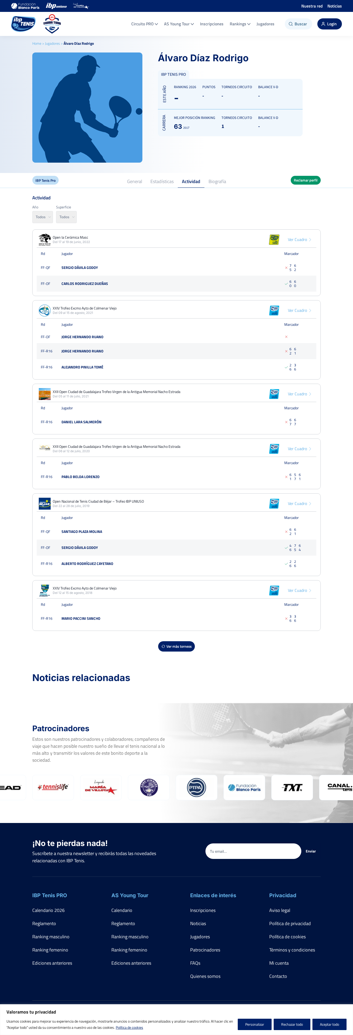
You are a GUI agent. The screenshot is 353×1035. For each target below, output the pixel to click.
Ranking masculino (51, 936)
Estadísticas (162, 181)
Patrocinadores (205, 949)
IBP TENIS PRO (173, 74)
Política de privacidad (290, 923)
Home (36, 43)
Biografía (217, 181)
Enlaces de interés (213, 895)
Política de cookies (129, 1027)
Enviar (311, 851)
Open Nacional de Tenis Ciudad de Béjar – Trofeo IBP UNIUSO (98, 501)
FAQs (195, 963)
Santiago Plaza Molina (82, 531)
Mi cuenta (279, 963)
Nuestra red (312, 6)
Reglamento (44, 923)
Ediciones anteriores (52, 963)
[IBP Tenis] (23, 24)
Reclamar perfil (306, 180)
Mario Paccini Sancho (81, 618)
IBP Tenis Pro (45, 180)
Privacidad (282, 895)
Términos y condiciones (292, 949)
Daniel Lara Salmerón (82, 422)
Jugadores (265, 24)
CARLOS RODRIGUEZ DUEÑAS (85, 283)
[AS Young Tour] (52, 23)
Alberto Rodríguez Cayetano (87, 563)
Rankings (238, 24)
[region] (176, 1019)
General (134, 181)
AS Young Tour (177, 24)
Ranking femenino (50, 949)
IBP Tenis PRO (49, 895)
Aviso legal (279, 910)
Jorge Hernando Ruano (82, 336)
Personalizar (254, 1024)
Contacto (278, 976)
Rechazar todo (292, 1024)
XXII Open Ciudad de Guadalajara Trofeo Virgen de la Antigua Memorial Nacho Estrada (116, 391)
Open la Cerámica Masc (70, 237)
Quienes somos (205, 976)
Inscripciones (212, 24)
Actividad (191, 181)
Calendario (121, 910)
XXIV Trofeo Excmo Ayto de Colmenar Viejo (85, 308)
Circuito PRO (142, 24)
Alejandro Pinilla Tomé (82, 367)
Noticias (334, 6)
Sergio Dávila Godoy (80, 267)
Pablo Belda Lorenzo (80, 476)
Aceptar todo (329, 1024)
